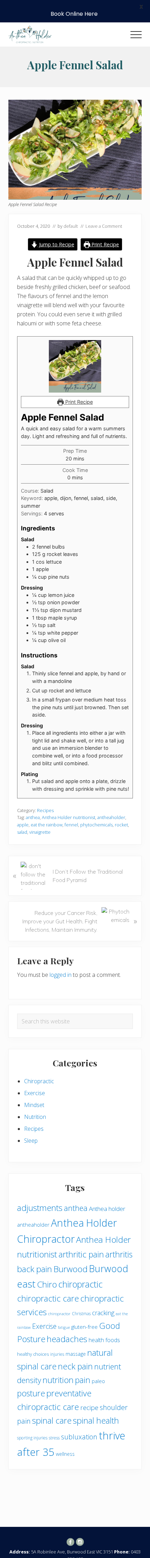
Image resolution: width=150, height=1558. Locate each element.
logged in (61, 975)
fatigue (64, 1327)
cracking (103, 1313)
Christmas (81, 1314)
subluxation (79, 1436)
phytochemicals (96, 825)
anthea (33, 817)
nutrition (58, 1380)
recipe (89, 1407)
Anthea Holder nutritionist (68, 817)
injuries (57, 1354)
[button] (136, 34)
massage (76, 1354)
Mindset (34, 1105)
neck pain (75, 1366)
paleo (98, 1380)
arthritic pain (81, 1254)
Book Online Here (74, 14)
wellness (65, 1454)
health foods (104, 1340)
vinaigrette (40, 832)
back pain (34, 1269)
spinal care (52, 1420)
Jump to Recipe (56, 244)
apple (23, 825)
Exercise (34, 1093)
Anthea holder (107, 1209)
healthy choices (33, 1354)
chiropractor (59, 1313)
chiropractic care (48, 1298)
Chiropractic (39, 1081)
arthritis (119, 1254)
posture (31, 1393)
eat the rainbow (46, 825)
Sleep (31, 1140)
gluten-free (84, 1326)
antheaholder (111, 817)
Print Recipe (104, 244)
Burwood (70, 1269)
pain (82, 1380)
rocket (121, 825)
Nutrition (35, 1117)
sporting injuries (32, 1438)
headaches (67, 1339)
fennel (71, 825)
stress (54, 1438)
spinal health (96, 1420)
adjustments (39, 1207)
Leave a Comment (103, 226)
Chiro (47, 1284)
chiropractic (80, 1284)
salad (22, 832)
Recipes (45, 810)
